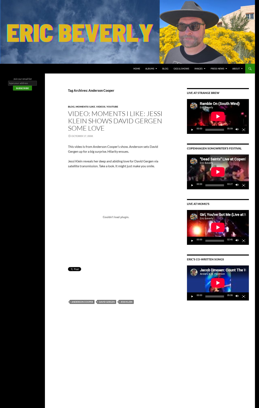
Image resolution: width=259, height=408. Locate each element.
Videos (100, 106)
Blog (165, 68)
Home (136, 68)
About (236, 68)
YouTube (112, 106)
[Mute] (237, 130)
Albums (149, 68)
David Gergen (107, 301)
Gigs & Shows (181, 68)
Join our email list (22, 78)
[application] (218, 116)
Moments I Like (85, 106)
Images (198, 68)
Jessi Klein (126, 301)
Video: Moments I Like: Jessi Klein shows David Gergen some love (115, 120)
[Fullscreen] (244, 130)
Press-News (217, 68)
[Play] (192, 130)
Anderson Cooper (82, 301)
